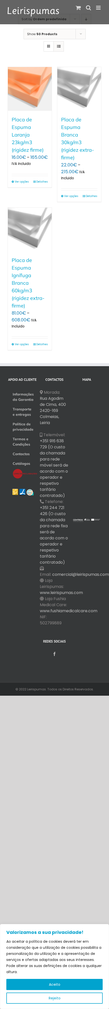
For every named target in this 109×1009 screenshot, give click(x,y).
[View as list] (59, 46)
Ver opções (22, 182)
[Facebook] (54, 654)
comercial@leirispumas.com (80, 574)
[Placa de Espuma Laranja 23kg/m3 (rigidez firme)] (30, 89)
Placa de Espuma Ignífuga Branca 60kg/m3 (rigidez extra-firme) (28, 283)
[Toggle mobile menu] (98, 7)
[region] (54, 966)
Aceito (54, 984)
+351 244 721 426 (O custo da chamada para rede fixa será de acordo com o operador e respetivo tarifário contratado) (54, 535)
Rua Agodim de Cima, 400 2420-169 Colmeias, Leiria (53, 411)
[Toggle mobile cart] (78, 7)
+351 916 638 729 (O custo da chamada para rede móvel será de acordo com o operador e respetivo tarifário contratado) (54, 468)
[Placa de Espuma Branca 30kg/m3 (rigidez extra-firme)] (79, 89)
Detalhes (42, 182)
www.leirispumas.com (61, 593)
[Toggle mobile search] (88, 7)
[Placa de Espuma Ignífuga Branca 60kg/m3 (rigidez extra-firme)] (30, 229)
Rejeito (55, 998)
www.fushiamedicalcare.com (68, 611)
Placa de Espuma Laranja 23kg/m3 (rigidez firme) (28, 134)
